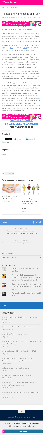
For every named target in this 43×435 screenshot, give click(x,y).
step (14, 83)
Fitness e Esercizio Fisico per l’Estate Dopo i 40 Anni (19, 351)
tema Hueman (31, 417)
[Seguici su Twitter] (40, 222)
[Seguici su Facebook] (33, 222)
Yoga (11, 48)
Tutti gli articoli (10, 173)
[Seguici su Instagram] (37, 222)
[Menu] (40, 2)
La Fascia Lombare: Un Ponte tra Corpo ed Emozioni (19, 327)
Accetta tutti (22, 431)
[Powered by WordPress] (15, 417)
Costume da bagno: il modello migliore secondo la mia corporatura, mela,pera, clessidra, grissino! (30, 203)
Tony (4, 18)
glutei (38, 98)
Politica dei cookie (28, 426)
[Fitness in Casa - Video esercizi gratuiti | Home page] (12, 2)
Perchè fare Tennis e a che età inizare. (15, 334)
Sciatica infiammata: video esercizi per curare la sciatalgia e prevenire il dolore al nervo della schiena (26, 286)
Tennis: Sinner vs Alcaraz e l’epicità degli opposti (18, 375)
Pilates (37, 45)
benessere (5, 7)
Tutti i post (14, 7)
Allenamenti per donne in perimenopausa (16, 368)
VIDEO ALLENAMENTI (27, 123)
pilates (25, 48)
